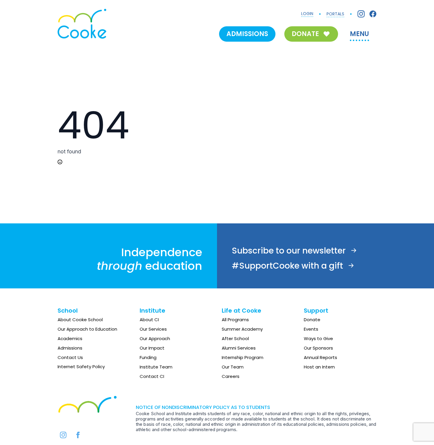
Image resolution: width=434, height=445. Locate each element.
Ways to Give (318, 338)
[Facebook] (372, 13)
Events (311, 329)
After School (235, 338)
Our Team (233, 367)
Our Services (153, 329)
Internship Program (242, 357)
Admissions (70, 348)
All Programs (235, 319)
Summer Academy (242, 329)
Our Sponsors (318, 348)
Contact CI (152, 376)
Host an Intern (319, 367)
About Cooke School (80, 319)
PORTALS (335, 14)
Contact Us (70, 357)
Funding (148, 357)
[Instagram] (361, 13)
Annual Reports (320, 357)
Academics (70, 338)
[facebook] (78, 435)
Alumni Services (239, 348)
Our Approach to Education (87, 329)
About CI (149, 319)
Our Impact (152, 348)
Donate (312, 319)
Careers (230, 376)
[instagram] (63, 435)
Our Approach (155, 338)
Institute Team (156, 367)
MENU (359, 33)
